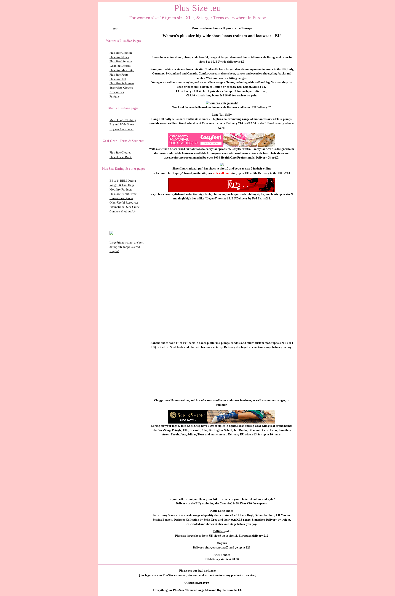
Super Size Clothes (121, 87)
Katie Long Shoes (221, 510)
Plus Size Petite (118, 74)
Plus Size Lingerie (120, 61)
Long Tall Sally (222, 114)
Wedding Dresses (120, 65)
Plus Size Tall (117, 79)
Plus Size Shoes (119, 57)
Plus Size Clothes (120, 152)
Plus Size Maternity (121, 70)
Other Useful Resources (123, 202)
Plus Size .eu (197, 8)
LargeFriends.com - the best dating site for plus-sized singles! (126, 247)
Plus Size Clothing (121, 52)
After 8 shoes (222, 554)
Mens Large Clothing (122, 120)
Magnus (221, 543)
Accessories (116, 92)
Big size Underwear (121, 129)
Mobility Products (120, 189)
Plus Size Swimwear (121, 83)
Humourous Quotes (121, 198)
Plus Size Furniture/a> (123, 194)
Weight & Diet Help (121, 185)
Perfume (114, 96)
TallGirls (219, 531)
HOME (113, 29)
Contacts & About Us (122, 211)
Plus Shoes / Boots (120, 157)
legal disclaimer (207, 570)
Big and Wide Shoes (121, 124)
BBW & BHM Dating (122, 180)
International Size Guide (124, 207)
